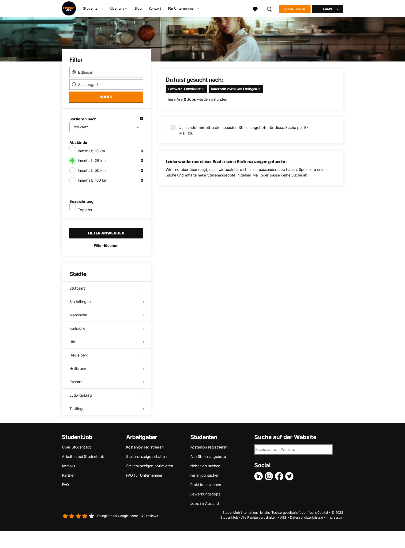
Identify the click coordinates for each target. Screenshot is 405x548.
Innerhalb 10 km (91, 151)
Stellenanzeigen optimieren (149, 466)
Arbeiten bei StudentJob (83, 456)
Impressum (335, 517)
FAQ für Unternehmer (144, 475)
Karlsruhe (77, 328)
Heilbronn (77, 368)
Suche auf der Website (285, 437)
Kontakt (155, 8)
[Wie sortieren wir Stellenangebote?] (141, 119)
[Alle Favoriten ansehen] (255, 8)
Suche (106, 97)
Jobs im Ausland (204, 503)
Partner (68, 475)
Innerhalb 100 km (92, 180)
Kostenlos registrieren (145, 447)
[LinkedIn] (259, 476)
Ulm (72, 341)
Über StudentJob (77, 447)
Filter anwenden (106, 233)
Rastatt (75, 381)
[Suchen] (269, 8)
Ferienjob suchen (204, 475)
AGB (283, 517)
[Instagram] (270, 476)
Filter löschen (106, 245)
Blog (138, 8)
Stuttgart (77, 288)
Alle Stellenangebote (208, 456)
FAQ (65, 484)
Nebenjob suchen (205, 466)
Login (327, 9)
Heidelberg (78, 355)
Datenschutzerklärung (306, 517)
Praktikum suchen (205, 484)
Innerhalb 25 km (92, 160)
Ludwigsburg (80, 395)
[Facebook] (280, 476)
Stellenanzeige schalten (146, 456)
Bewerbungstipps (205, 494)
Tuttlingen (77, 408)
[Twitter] (290, 476)
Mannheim (78, 315)
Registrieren (294, 9)
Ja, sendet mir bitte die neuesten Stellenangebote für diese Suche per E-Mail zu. (243, 130)
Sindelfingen (80, 301)
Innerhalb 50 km (92, 170)
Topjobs (85, 209)
